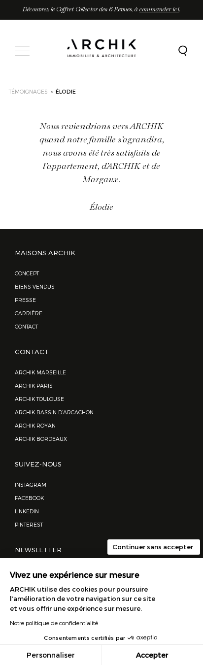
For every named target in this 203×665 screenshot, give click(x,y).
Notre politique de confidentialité (54, 622)
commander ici (159, 9)
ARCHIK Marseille (40, 372)
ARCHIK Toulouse (39, 399)
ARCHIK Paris (34, 385)
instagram (30, 484)
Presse (25, 300)
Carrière (28, 313)
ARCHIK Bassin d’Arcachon (54, 412)
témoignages (28, 91)
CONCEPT (27, 273)
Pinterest (29, 524)
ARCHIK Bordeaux (41, 438)
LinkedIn (27, 511)
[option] (101, 159)
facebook (29, 498)
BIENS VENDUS (35, 286)
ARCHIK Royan (35, 425)
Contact (26, 326)
